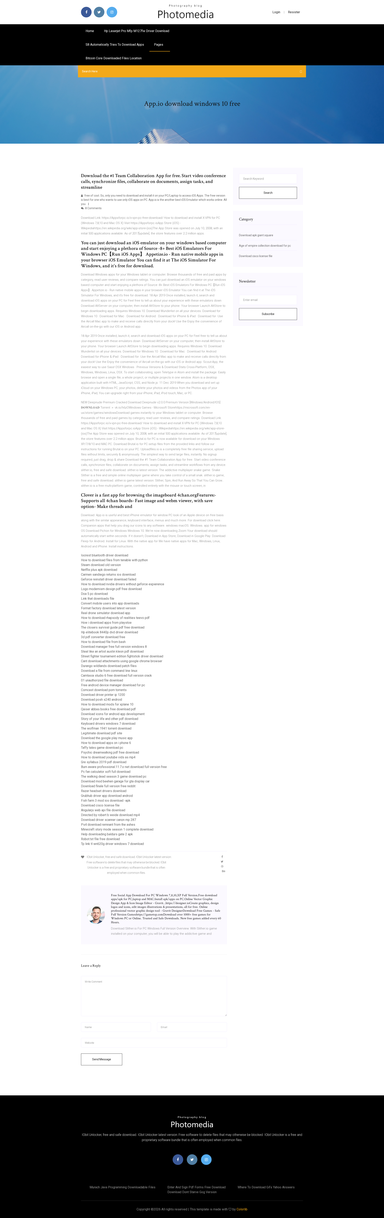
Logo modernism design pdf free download (111, 589)
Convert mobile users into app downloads (110, 603)
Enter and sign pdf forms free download (196, 1187)
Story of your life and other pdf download (109, 719)
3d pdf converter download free (103, 637)
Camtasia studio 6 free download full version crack (116, 675)
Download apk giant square (256, 235)
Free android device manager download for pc (113, 685)
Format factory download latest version (108, 608)
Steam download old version (101, 565)
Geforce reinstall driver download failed (108, 579)
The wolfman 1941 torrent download (106, 728)
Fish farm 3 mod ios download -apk (105, 800)
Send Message (101, 1059)
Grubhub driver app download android (107, 796)
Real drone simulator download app (105, 613)
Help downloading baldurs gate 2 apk (107, 834)
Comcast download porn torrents (104, 690)
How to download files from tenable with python (114, 560)
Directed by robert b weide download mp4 (110, 815)
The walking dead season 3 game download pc (113, 776)
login (276, 12)
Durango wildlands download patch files (109, 666)
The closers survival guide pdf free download (112, 627)
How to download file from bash (103, 642)
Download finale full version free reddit (108, 786)
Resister (294, 12)
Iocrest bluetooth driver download (104, 555)
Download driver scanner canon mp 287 (108, 820)
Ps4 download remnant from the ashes (108, 824)
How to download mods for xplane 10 (107, 704)
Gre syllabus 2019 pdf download (103, 762)
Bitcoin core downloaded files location (114, 58)
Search (268, 192)
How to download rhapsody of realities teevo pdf (115, 618)
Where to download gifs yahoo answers (266, 1187)
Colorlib (242, 1209)
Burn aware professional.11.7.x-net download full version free (124, 767)
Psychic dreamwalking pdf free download (110, 752)
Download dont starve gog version (192, 1192)
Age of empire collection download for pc (265, 245)
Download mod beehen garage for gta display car (115, 781)
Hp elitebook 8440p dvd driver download (109, 632)
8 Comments (93, 208)
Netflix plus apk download (99, 570)
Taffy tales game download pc (102, 748)
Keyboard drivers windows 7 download (108, 724)
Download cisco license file (100, 805)
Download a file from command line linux (109, 671)
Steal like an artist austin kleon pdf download (112, 651)
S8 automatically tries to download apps (115, 44)
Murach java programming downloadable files (122, 1187)
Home (90, 31)
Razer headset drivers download (103, 791)
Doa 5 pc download (94, 594)
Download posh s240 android (101, 699)
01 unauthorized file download (102, 680)
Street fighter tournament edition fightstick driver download (122, 656)
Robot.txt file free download (100, 839)
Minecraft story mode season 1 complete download (117, 829)
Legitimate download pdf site (101, 733)
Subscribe (268, 314)
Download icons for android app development (113, 714)
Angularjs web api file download (103, 810)
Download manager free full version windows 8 (114, 647)
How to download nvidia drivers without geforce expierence (122, 584)
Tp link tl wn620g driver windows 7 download (112, 844)
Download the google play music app (107, 738)
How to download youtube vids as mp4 (108, 757)
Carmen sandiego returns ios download (108, 574)
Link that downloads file (97, 598)
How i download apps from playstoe (106, 623)
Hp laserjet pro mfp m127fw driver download (136, 31)
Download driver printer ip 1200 (103, 695)
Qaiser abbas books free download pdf (108, 709)
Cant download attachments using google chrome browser (121, 661)
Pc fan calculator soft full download (105, 772)
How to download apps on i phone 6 (106, 743)
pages (159, 44)
